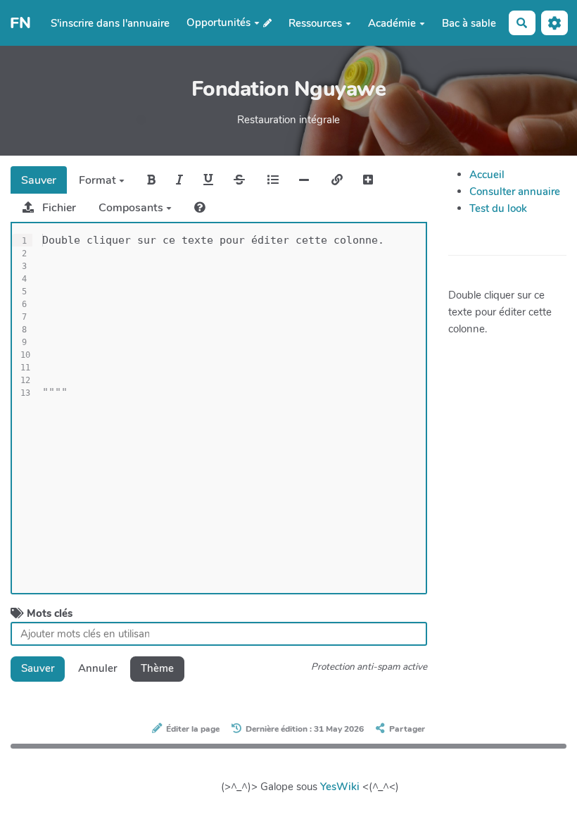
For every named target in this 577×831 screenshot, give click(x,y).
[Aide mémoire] (200, 207)
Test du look (498, 208)
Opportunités (218, 22)
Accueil (487, 175)
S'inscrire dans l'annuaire (110, 23)
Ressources (315, 23)
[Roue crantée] (554, 23)
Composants (132, 207)
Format (99, 180)
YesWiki (340, 787)
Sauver (38, 180)
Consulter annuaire (514, 192)
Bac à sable (469, 23)
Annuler (97, 668)
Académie (392, 23)
